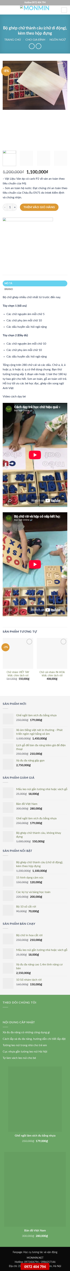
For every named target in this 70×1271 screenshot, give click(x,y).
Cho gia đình (35, 39)
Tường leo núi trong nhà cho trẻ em (25, 1045)
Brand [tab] (8, 289)
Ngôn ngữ (58, 39)
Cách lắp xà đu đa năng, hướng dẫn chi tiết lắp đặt (34, 1038)
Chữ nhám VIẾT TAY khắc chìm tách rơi (18, 674)
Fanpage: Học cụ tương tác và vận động (35, 1252)
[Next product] (31, 46)
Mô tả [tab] (8, 283)
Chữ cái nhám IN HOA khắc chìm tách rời (52, 674)
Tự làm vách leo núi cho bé (19, 1058)
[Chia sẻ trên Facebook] (6, 257)
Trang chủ (12, 39)
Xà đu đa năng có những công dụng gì (26, 1032)
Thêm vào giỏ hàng (39, 207)
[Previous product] (38, 46)
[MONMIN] (28, 236)
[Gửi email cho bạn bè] (12, 257)
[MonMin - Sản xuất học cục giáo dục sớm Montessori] (35, 10)
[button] (5, 9)
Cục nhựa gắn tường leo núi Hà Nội (25, 1051)
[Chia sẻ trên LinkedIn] (19, 257)
